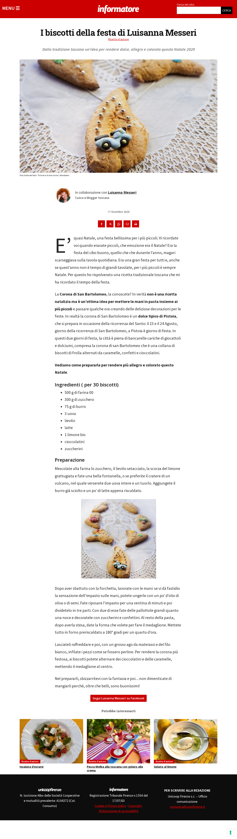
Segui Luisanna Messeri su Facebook (118, 698)
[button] (11, 8)
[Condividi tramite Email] (127, 224)
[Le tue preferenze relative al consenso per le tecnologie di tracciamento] (230, 832)
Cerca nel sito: (186, 4)
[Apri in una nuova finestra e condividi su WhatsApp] (118, 224)
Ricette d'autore (118, 39)
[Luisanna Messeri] (63, 195)
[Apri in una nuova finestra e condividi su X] (110, 224)
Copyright (135, 806)
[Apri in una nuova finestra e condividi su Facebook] (101, 224)
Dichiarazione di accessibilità (118, 811)
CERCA (226, 10)
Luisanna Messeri (122, 192)
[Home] (118, 9)
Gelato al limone (165, 766)
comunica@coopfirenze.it (187, 807)
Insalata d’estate (32, 766)
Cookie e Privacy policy (110, 806)
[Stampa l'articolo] (135, 224)
